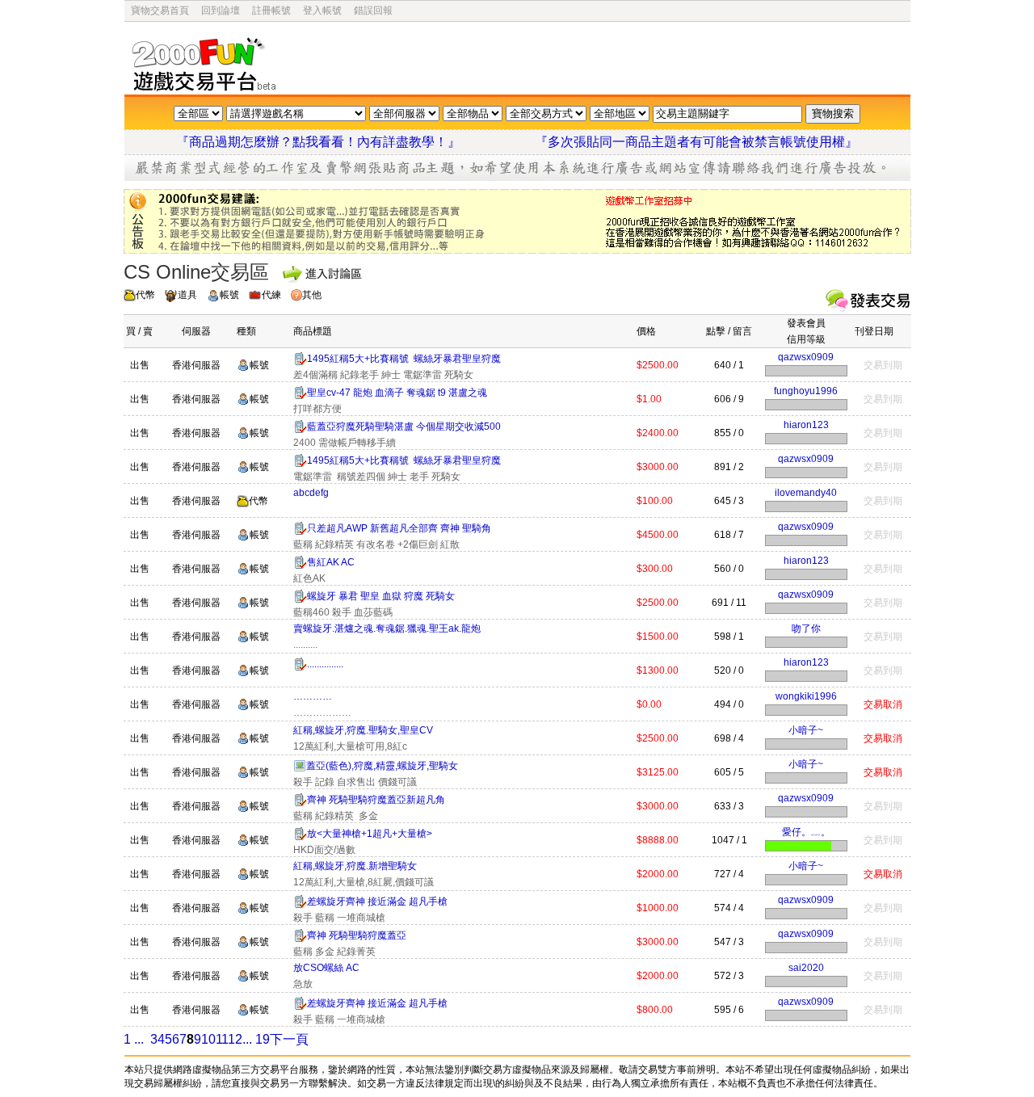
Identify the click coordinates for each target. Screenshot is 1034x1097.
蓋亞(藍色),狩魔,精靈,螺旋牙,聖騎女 (382, 765)
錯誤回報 (373, 10)
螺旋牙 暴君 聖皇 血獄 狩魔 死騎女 (381, 596)
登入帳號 (322, 10)
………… (312, 696)
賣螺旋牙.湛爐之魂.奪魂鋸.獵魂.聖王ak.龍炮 (387, 628)
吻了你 (806, 628)
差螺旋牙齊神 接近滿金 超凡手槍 (377, 901)
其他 (312, 295)
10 (208, 1039)
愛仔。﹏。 (806, 832)
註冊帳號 (271, 10)
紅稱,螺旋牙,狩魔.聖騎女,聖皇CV (363, 730)
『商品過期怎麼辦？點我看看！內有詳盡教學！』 (337, 142)
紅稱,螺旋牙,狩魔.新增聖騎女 (355, 866)
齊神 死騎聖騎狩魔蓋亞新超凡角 (376, 799)
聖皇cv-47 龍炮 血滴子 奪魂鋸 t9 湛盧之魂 (397, 392)
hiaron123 (806, 425)
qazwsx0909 (806, 357)
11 (222, 1039)
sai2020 (806, 967)
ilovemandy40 (806, 492)
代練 (271, 295)
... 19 (256, 1039)
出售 (139, 365)
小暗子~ (805, 730)
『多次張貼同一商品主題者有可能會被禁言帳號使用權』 (696, 142)
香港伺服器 (196, 365)
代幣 (145, 295)
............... (325, 664)
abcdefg (311, 492)
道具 (187, 295)
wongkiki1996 (806, 696)
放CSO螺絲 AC (326, 967)
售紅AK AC (331, 562)
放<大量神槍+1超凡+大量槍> (369, 833)
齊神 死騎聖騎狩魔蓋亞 (356, 935)
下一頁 (289, 1039)
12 (235, 1039)
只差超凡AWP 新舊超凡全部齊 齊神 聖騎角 (399, 528)
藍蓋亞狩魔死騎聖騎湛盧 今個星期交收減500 (404, 426)
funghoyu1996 (806, 391)
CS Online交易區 (196, 272)
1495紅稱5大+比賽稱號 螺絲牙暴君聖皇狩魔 (404, 358)
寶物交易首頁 (160, 10)
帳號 (229, 295)
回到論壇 (220, 10)
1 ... (134, 1039)
